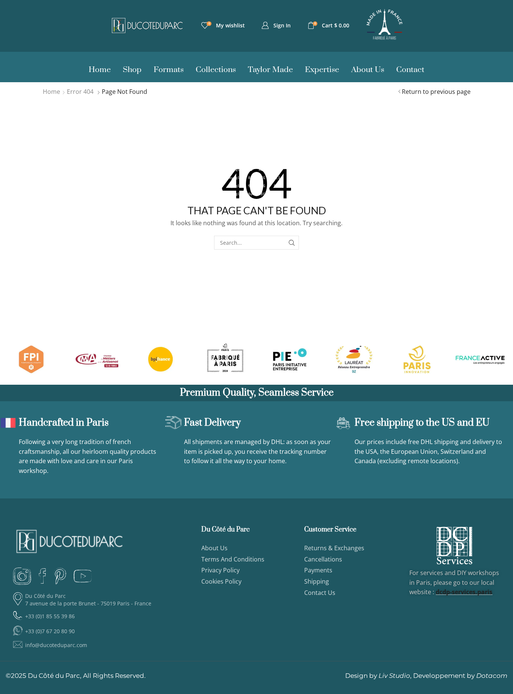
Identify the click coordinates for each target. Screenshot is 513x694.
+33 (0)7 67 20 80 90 (50, 631)
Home (51, 91)
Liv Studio (394, 675)
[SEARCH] (292, 243)
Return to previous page (436, 91)
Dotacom (491, 675)
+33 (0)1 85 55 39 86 (50, 616)
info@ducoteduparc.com (56, 645)
